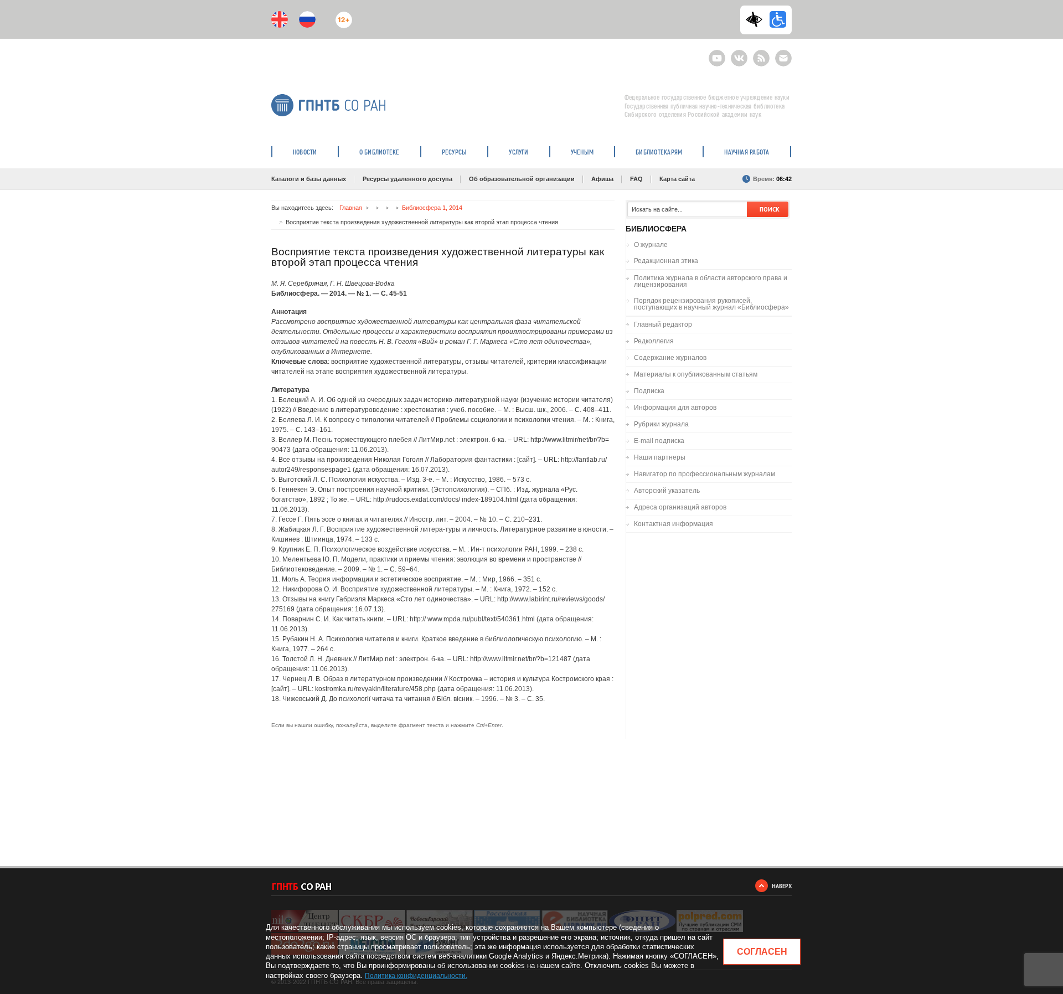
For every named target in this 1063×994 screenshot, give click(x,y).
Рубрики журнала (661, 424)
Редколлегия (654, 341)
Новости (305, 152)
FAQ (636, 179)
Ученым (582, 152)
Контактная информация (673, 524)
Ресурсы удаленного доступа (407, 179)
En (279, 19)
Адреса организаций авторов (680, 507)
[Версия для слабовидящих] (757, 19)
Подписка (649, 391)
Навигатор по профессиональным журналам (704, 474)
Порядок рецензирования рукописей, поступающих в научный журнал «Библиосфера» (711, 304)
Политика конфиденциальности (415, 976)
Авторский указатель (667, 491)
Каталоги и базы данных (308, 179)
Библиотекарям (659, 152)
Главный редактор (663, 324)
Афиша (602, 179)
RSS (760, 53)
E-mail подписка (783, 58)
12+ (341, 15)
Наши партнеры (659, 457)
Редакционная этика (666, 261)
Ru (307, 19)
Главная (350, 207)
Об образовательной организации (522, 179)
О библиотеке (379, 152)
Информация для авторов (675, 407)
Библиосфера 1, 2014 (432, 207)
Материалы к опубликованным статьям (695, 374)
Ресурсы (454, 152)
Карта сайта (677, 179)
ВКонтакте (739, 53)
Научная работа (746, 152)
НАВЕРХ (782, 886)
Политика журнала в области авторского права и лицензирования (710, 281)
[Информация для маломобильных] (778, 19)
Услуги (518, 152)
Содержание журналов (670, 358)
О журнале (651, 245)
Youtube (717, 53)
